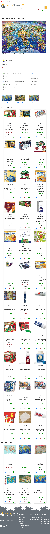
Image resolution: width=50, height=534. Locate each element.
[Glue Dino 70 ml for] (36, 318)
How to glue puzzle (44, 519)
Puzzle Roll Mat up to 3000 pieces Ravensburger (25, 129)
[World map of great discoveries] (36, 472)
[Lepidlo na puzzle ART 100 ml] (20, 379)
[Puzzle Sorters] (36, 258)
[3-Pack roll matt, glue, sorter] (36, 288)
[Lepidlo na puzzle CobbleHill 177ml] (36, 379)
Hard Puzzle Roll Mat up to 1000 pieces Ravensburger (25, 281)
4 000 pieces (25, 461)
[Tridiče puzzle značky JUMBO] (5, 379)
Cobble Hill (40, 365)
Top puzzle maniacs (34, 519)
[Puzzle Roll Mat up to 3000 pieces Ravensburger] (20, 137)
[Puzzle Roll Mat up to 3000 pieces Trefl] (36, 137)
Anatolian (25, 214)
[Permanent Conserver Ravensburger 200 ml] (36, 348)
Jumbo (9, 123)
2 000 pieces (40, 461)
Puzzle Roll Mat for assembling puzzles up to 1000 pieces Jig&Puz (25, 250)
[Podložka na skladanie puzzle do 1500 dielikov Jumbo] (5, 349)
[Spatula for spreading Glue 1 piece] (20, 438)
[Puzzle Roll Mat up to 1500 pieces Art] (5, 228)
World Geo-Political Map (40, 492)
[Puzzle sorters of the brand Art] (20, 197)
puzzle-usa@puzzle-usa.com (6, 520)
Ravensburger (25, 123)
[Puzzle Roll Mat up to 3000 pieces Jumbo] (5, 137)
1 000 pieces (12, 14)
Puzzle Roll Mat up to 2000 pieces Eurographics (40, 190)
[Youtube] (4, 526)
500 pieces (9, 461)
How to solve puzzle (45, 523)
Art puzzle (40, 154)
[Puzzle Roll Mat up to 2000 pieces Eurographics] (36, 198)
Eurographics (40, 184)
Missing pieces (43, 517)
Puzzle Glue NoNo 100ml (10, 279)
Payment (21, 521)
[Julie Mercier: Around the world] (5, 472)
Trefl (40, 123)
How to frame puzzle (45, 521)
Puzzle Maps (26, 14)
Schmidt (19, 14)
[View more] (10, 117)
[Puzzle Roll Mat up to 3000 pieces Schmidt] (20, 167)
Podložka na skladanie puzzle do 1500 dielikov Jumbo (9, 341)
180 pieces (9, 490)
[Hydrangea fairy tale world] (36, 408)
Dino (40, 305)
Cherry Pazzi (40, 458)
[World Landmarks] (20, 472)
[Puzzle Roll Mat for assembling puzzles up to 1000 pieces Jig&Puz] (20, 258)
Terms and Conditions (24, 525)
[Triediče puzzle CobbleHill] (5, 408)
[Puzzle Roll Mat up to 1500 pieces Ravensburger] (5, 168)
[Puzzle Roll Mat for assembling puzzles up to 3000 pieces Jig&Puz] (36, 228)
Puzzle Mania (4, 14)
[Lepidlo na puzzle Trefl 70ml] (5, 438)
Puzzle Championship (24, 529)
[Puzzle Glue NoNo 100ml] (5, 288)
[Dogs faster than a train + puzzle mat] (20, 408)
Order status (22, 517)
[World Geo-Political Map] (36, 502)
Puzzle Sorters (40, 248)
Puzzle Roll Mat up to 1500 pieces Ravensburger (10, 159)
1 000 (32, 73)
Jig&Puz (40, 214)
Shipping (21, 519)
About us (21, 523)
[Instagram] (6, 526)
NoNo (9, 275)
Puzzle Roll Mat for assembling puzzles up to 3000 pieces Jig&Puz (40, 220)
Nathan (9, 458)
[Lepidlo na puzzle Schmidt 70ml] (36, 438)
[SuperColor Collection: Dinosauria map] (5, 502)
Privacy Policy (22, 527)
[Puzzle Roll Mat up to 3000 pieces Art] (36, 167)
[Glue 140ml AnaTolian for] (20, 348)
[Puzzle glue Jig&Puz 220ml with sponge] (20, 318)
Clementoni (9, 488)
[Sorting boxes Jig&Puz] (5, 318)
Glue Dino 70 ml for (40, 309)
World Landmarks (25, 463)
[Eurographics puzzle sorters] (5, 258)
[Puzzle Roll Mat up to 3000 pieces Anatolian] (20, 228)
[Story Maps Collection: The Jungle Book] (20, 502)
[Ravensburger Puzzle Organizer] (5, 197)
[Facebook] (1, 526)
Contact (21, 531)
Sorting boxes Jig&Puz (9, 309)
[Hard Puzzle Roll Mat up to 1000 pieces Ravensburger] (20, 289)
